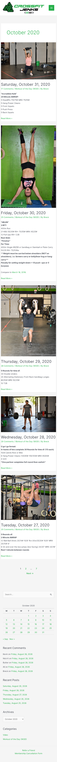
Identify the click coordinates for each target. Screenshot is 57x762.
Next (29, 573)
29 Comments (7, 441)
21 (21, 628)
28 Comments (7, 366)
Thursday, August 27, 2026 (15, 695)
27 (14, 632)
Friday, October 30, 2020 (23, 212)
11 (50, 620)
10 (43, 620)
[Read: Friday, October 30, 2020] (28, 166)
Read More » (6, 118)
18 (50, 624)
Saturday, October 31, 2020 (25, 84)
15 (28, 624)
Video (5, 735)
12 (6, 624)
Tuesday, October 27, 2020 (25, 525)
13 (14, 624)
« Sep (5, 639)
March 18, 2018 (19, 272)
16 (36, 624)
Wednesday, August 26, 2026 (16, 699)
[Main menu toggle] (51, 8)
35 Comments (7, 529)
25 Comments (7, 217)
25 (50, 628)
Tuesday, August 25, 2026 (14, 703)
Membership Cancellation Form (28, 753)
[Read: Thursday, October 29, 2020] (28, 321)
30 (36, 632)
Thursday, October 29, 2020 (26, 361)
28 (21, 632)
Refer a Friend (28, 750)
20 (14, 628)
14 (21, 624)
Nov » (12, 639)
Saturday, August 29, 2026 (15, 686)
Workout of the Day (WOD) (27, 89)
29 (28, 632)
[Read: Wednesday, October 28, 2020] (28, 414)
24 (43, 628)
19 (7, 628)
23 (36, 628)
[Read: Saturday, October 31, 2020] (28, 61)
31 (43, 632)
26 (6, 632)
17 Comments (7, 89)
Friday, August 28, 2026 (22, 654)
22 (28, 628)
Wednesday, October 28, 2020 (28, 437)
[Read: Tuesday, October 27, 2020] (28, 497)
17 (43, 624)
